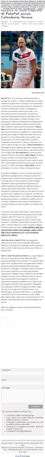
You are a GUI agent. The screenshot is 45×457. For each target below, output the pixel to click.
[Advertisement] (22, 348)
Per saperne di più (29, 9)
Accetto (40, 9)
